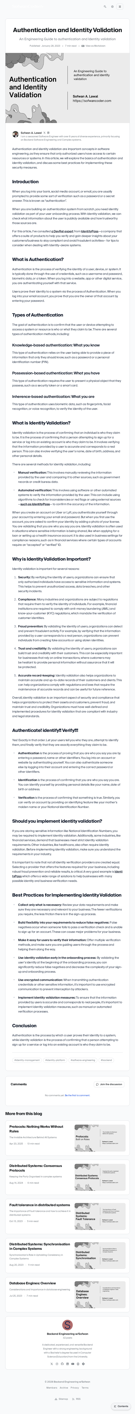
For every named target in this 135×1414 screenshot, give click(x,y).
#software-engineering (83, 1060)
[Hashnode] (83, 1364)
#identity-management (27, 1060)
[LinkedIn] (48, 133)
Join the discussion (111, 1084)
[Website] (78, 1364)
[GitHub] (62, 1364)
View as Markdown (95, 46)
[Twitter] (51, 1364)
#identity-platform (55, 1060)
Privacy (75, 1388)
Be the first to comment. (77, 1095)
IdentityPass (89, 231)
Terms (85, 1388)
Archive (64, 1388)
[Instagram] (57, 1364)
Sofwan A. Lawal (31, 133)
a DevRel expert (62, 231)
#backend (106, 1060)
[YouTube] (72, 1364)
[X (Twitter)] (44, 133)
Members (51, 1388)
